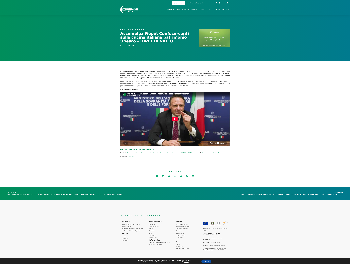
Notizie (217, 9)
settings (186, 262)
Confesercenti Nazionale (211, 153)
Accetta (206, 261)
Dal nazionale (132, 29)
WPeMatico (131, 156)
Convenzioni (206, 9)
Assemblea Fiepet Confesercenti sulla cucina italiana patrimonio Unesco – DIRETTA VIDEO (159, 153)
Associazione (182, 9)
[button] (227, 3)
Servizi (194, 9)
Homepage (171, 9)
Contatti (226, 9)
